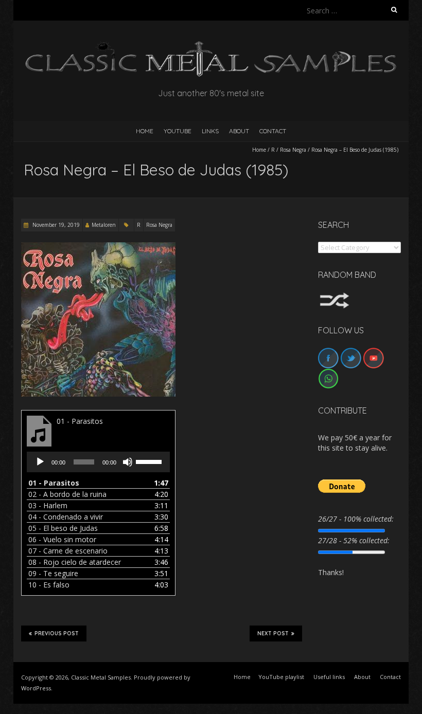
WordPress (36, 688)
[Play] (40, 462)
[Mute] (127, 462)
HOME (144, 131)
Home (259, 149)
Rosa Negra (293, 149)
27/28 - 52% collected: (354, 540)
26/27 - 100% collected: (356, 519)
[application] (98, 462)
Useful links (329, 677)
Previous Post (56, 633)
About (239, 131)
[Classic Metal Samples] (211, 46)
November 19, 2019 (55, 224)
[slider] (150, 461)
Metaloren (104, 224)
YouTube (177, 131)
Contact (272, 131)
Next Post (273, 633)
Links (210, 131)
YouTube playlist (281, 677)
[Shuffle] (334, 297)
